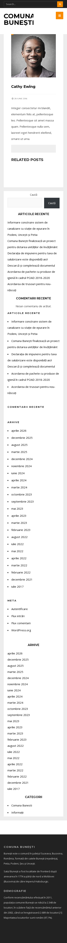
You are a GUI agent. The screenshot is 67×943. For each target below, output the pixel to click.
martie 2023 (19, 523)
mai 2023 (17, 508)
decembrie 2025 (22, 438)
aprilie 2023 (18, 515)
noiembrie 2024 (21, 466)
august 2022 (19, 537)
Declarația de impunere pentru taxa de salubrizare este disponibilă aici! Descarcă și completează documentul (32, 259)
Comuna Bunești (19, 19)
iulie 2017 (17, 586)
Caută (33, 194)
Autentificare (19, 609)
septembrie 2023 (22, 501)
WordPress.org (21, 630)
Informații (17, 812)
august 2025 (19, 445)
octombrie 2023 (21, 494)
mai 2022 (17, 551)
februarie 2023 (21, 530)
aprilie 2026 (18, 430)
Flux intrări (18, 616)
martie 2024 (19, 487)
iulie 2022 (17, 544)
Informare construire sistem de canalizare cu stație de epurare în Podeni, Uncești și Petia (28, 228)
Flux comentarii (21, 623)
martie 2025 (19, 452)
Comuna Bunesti (21, 805)
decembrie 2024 (22, 459)
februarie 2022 (21, 572)
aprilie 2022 (18, 558)
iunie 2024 (18, 473)
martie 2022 (19, 565)
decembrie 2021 (22, 579)
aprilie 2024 (18, 480)
